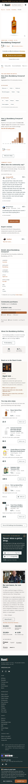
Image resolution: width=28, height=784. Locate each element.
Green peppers (5, 104)
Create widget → (19, 294)
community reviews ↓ (17, 46)
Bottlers (3, 706)
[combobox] (17, 5)
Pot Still (4, 281)
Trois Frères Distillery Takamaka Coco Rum (17, 505)
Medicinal (18, 88)
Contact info (4, 740)
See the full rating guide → (8, 128)
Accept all (20, 781)
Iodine (7, 100)
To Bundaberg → (8, 342)
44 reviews (18, 455)
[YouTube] (9, 671)
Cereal (12, 104)
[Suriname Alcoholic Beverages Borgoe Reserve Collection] (6, 431)
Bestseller (3, 680)
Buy (2, 65)
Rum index (3, 710)
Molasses (5, 88)
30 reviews (18, 510)
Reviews (3, 720)
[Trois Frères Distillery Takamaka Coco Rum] (6, 508)
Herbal (13, 91)
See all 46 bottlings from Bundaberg (14, 525)
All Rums (3, 678)
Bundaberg (5, 267)
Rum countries (4, 702)
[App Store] (2, 764)
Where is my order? (6, 736)
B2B (2, 726)
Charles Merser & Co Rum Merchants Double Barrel (18, 450)
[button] (14, 25)
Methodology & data (6, 722)
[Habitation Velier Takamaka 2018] (6, 470)
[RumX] (8, 5)
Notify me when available (15, 55)
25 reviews (18, 415)
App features (4, 724)
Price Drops (4, 712)
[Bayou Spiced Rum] (6, 412)
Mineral (12, 100)
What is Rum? (4, 694)
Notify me (22, 496)
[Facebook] (2, 671)
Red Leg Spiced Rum (17, 485)
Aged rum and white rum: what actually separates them (12, 390)
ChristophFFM (9, 177)
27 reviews (18, 435)
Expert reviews (4, 698)
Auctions (3, 684)
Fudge (18, 91)
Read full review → (7, 241)
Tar (2, 100)
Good (8, 46)
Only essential (8, 781)
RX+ (2, 730)
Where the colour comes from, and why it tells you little (12, 394)
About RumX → (9, 619)
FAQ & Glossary (5, 696)
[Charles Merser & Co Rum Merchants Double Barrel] (6, 452)
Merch (2, 688)
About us (3, 718)
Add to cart (21, 421)
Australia (4, 262)
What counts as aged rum (9, 387)
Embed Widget (4, 728)
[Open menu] (2, 5)
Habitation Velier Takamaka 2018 (15, 468)
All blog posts (4, 700)
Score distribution (16, 65)
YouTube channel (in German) (11, 622)
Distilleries (3, 704)
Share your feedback (6, 738)
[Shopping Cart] (25, 5)
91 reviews (18, 473)
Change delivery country (14, 59)
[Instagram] (5, 671)
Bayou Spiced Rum (16, 410)
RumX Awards (4, 686)
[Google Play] (6, 764)
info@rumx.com (5, 667)
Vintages (3, 708)
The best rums (4, 682)
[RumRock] (4, 239)
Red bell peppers (6, 91)
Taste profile (8, 65)
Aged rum (4, 40)
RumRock (9, 239)
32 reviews (18, 490)
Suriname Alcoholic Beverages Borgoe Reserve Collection (16, 429)
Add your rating (8, 155)
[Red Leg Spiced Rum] (6, 487)
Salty (11, 88)
